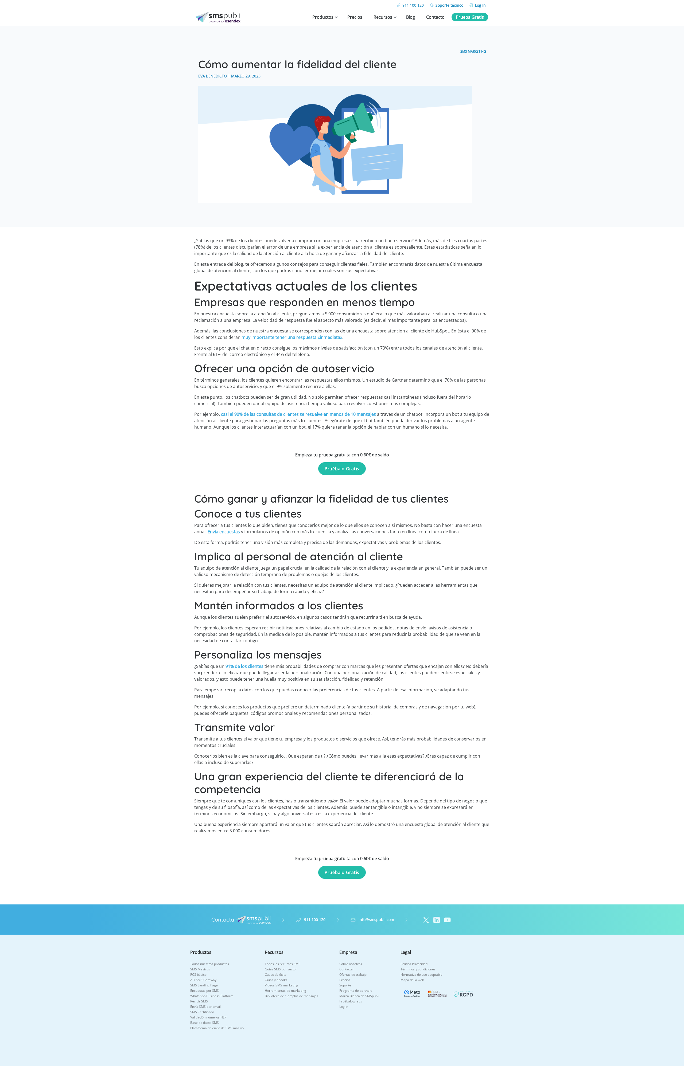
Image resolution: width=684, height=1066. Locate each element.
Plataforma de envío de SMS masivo (217, 1028)
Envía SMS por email (205, 1006)
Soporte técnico (449, 5)
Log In (480, 5)
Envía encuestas (224, 532)
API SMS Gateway (203, 980)
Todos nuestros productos (209, 964)
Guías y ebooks (276, 980)
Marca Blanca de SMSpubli (359, 996)
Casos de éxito (275, 974)
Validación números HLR (208, 1017)
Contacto (435, 17)
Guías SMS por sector (281, 969)
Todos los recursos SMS (282, 964)
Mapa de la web (412, 980)
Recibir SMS (199, 1001)
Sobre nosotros (350, 964)
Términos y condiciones (418, 969)
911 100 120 (413, 5)
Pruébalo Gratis (342, 469)
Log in (343, 1006)
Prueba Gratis (470, 17)
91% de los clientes (244, 666)
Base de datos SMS (204, 1022)
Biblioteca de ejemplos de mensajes (291, 996)
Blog (410, 17)
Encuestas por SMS (204, 990)
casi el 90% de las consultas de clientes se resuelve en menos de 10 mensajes (298, 414)
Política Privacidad (414, 964)
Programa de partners (355, 990)
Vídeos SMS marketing (281, 985)
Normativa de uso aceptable (421, 974)
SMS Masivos (200, 969)
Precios (354, 17)
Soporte (345, 985)
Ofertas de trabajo (353, 974)
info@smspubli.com (376, 919)
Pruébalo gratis (350, 1001)
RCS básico (198, 974)
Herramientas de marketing (285, 990)
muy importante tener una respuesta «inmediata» (292, 337)
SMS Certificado (202, 1012)
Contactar (346, 969)
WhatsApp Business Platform (211, 996)
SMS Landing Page (204, 985)
